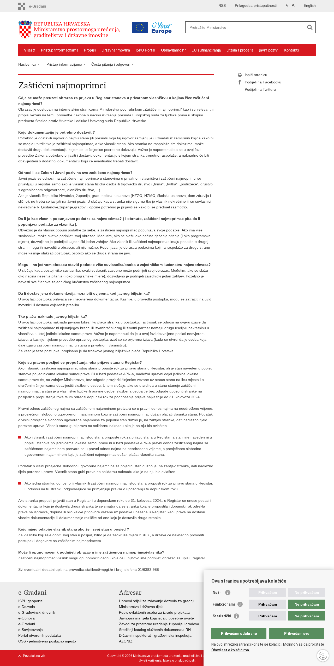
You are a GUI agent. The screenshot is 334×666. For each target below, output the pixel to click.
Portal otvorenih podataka (39, 635)
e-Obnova (26, 618)
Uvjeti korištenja (150, 660)
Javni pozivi (268, 50)
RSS (222, 5)
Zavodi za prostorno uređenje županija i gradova (159, 624)
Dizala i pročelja (239, 50)
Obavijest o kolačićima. (230, 650)
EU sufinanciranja (206, 50)
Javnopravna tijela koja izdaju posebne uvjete (156, 618)
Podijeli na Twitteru (260, 89)
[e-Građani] (40, 6)
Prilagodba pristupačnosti (256, 5)
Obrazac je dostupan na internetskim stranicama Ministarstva (68, 109)
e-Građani (26, 624)
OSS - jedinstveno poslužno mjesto (47, 641)
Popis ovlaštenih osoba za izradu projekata (154, 612)
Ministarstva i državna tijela (141, 607)
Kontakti (291, 50)
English (310, 5)
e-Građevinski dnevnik (36, 612)
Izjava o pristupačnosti (179, 660)
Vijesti (29, 50)
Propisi (90, 50)
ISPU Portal (145, 50)
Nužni (218, 592)
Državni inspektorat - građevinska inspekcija (155, 635)
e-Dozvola (26, 607)
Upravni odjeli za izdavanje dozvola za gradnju (157, 601)
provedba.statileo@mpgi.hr (91, 569)
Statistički (222, 616)
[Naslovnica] (70, 29)
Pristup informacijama (59, 50)
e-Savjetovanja (30, 630)
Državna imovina (116, 50)
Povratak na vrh (34, 656)
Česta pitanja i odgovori (110, 64)
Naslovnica (27, 64)
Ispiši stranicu (256, 75)
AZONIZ (126, 641)
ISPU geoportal (30, 601)
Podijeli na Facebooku (263, 82)
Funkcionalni (224, 604)
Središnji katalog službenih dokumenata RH (155, 630)
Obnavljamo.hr (173, 50)
